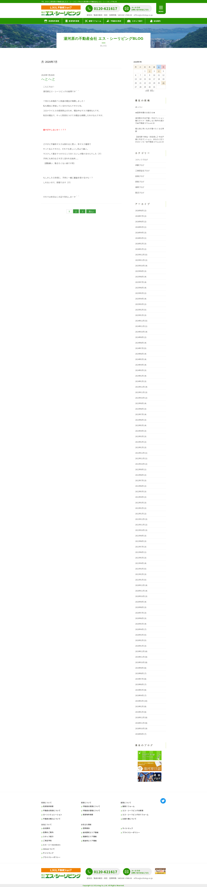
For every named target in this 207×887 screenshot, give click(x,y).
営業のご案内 (48, 832)
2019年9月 (139, 668)
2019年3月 (139, 701)
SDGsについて (49, 849)
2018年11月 (140, 723)
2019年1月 (139, 712)
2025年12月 (140, 254)
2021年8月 (139, 541)
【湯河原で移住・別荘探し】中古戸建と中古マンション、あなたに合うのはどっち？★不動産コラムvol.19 (149, 139)
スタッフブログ (141, 159)
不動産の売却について (51, 810)
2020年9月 (139, 601)
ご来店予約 (47, 840)
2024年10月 (140, 331)
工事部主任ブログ (142, 170)
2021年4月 (139, 563)
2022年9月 (139, 469)
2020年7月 (139, 612)
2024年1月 (139, 381)
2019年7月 (139, 679)
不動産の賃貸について (91, 806)
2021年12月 (140, 519)
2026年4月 (139, 232)
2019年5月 (139, 690)
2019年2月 (139, 706)
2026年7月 (139, 216)
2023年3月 (139, 436)
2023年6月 (139, 420)
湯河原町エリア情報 (90, 832)
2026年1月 (139, 249)
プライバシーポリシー (51, 857)
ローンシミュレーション (52, 814)
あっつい (138, 107)
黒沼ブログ (139, 192)
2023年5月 (139, 425)
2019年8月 (139, 673)
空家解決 (86, 828)
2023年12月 (140, 386)
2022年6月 (139, 486)
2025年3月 (139, 304)
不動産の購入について (51, 819)
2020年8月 (139, 607)
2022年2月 (139, 508)
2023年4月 (139, 431)
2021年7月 (139, 546)
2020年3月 (139, 634)
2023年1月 (139, 447)
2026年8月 (139, 210)
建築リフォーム (128, 806)
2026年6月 (139, 221)
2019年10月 (140, 662)
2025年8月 (139, 276)
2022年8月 (139, 475)
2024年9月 (139, 337)
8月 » (152, 90)
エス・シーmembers (51, 845)
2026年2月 (139, 243)
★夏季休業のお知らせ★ (145, 112)
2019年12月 (140, 651)
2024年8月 (139, 342)
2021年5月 (139, 557)
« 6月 (147, 90)
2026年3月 (139, 238)
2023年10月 (140, 397)
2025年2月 (139, 309)
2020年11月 (140, 590)
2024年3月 (139, 370)
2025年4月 (139, 298)
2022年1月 (139, 513)
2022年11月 (140, 458)
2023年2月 (139, 442)
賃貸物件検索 (88, 814)
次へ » (91, 211)
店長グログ (139, 176)
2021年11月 (140, 524)
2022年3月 (139, 502)
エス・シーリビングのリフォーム (135, 814)
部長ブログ (139, 181)
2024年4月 (139, 364)
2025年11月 (140, 260)
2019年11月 (140, 657)
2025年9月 (139, 271)
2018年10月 (140, 728)
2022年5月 (139, 491)
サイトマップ (48, 853)
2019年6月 (139, 684)
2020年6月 (139, 618)
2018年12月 (140, 717)
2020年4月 (139, 629)
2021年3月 (139, 568)
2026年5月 (139, 227)
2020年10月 (140, 596)
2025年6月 (139, 287)
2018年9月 (139, 734)
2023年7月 (139, 414)
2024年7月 (139, 348)
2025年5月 (139, 293)
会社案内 (46, 828)
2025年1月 (139, 315)
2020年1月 (139, 646)
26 (163, 83)
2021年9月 (139, 535)
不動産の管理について (91, 810)
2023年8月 (139, 409)
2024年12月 (140, 320)
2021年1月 (139, 579)
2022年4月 (139, 497)
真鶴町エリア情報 (90, 836)
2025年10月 (140, 265)
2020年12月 (140, 585)
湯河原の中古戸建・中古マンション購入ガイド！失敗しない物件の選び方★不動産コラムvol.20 (149, 120)
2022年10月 (140, 464)
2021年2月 (139, 574)
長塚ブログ (139, 187)
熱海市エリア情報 (90, 841)
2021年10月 (140, 530)
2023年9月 (139, 403)
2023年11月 (140, 392)
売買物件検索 (48, 806)
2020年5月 (139, 623)
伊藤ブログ (139, 165)
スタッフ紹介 (48, 836)
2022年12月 (140, 453)
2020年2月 (139, 640)
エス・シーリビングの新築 (132, 810)
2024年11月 (140, 326)
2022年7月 (139, 480)
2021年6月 (139, 552)
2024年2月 (139, 375)
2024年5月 (139, 359)
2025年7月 (139, 282)
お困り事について (129, 819)
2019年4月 (139, 695)
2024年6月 (139, 353)
